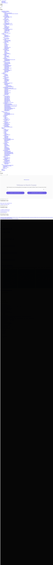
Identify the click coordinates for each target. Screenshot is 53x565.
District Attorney (6, 91)
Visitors (2, 128)
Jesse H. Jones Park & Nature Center (9, 152)
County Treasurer (7, 80)
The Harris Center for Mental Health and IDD (10, 59)
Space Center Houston (7, 149)
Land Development (5, 115)
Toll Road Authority (7, 55)
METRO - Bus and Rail (7, 134)
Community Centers (7, 17)
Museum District (6, 71)
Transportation (4, 54)
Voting (4, 37)
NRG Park (6, 141)
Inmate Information (7, 48)
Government (3, 73)
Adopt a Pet (4, 72)
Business (3, 111)
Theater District (6, 136)
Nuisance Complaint (7, 50)
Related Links (6, 35)
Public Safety (4, 39)
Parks (5, 25)
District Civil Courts (7, 98)
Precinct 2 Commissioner (6, 19)
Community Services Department (8, 104)
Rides (5, 57)
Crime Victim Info (7, 44)
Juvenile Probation (7, 66)
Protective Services (7, 67)
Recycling (6, 52)
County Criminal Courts (7, 96)
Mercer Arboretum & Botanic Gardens (9, 153)
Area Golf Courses (7, 142)
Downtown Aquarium (7, 145)
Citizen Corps (6, 14)
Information (4, 34)
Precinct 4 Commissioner (6, 28)
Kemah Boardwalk (7, 147)
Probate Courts (6, 101)
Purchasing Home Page (7, 114)
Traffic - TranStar (7, 56)
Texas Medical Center (7, 161)
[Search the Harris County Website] (44, 189)
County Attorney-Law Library (6, 119)
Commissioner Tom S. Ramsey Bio (9, 24)
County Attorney (6, 89)
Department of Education (7, 63)
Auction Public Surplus (7, 113)
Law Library (6, 45)
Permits (5, 51)
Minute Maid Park (7, 140)
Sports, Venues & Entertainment (6, 138)
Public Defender (6, 94)
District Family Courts (7, 99)
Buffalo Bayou (6, 144)
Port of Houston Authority (6, 123)
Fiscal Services (5, 78)
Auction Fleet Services (7, 112)
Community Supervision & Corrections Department (10, 88)
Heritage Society (6, 137)
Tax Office (6, 81)
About (2, 164)
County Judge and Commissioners (6, 11)
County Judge (4, 12)
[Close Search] (0, 171)
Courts (5, 42)
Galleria (5, 146)
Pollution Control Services (8, 109)
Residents (3, 33)
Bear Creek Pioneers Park (7, 151)
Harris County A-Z (7, 129)
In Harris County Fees (8, 85)
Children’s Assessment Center (8, 65)
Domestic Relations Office (8, 92)
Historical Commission (7, 70)
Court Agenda (6, 74)
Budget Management (7, 79)
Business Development (7, 124)
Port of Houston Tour (7, 148)
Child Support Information (8, 47)
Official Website (6, 15)
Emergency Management (7, 40)
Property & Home (5, 49)
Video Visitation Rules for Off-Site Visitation (8, 165)
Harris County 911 (7, 163)
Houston (6, 131)
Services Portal (3, 170)
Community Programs (7, 20)
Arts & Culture (5, 135)
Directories (4, 76)
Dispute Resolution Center (8, 90)
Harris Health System (7, 105)
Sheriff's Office (6, 84)
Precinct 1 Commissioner (6, 16)
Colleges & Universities (7, 62)
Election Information (7, 38)
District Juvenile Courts (7, 100)
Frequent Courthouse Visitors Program (9, 102)
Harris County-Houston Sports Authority (9, 139)
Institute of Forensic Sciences (8, 107)
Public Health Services (7, 60)
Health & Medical (5, 58)
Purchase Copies (6, 118)
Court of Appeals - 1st (7, 97)
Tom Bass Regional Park (7, 155)
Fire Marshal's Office (7, 83)
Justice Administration (5, 87)
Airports (5, 133)
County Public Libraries (7, 157)
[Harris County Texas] (26, 181)
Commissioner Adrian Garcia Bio (8, 23)
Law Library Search (7, 120)
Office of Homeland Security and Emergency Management (11, 13)
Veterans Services (7, 68)
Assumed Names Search (7, 122)
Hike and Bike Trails (7, 27)
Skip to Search (3, 1)
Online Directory (6, 77)
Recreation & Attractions (6, 69)
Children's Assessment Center (8, 103)
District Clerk (6, 46)
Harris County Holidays (7, 36)
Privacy (4, 167)
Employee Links (5, 166)
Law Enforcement (5, 82)
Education (4, 61)
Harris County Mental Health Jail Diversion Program (11, 106)
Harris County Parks (5, 150)
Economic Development (6, 125)
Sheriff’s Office (6, 41)
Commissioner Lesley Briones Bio (8, 29)
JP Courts (6, 43)
